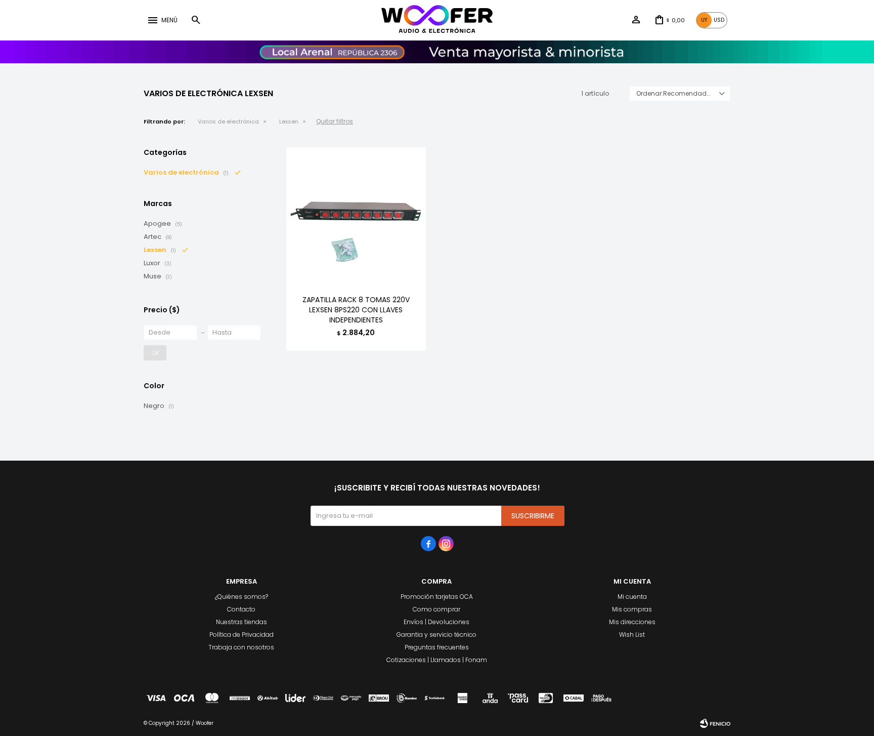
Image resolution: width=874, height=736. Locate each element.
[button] (195, 20)
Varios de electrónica (228, 121)
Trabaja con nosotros (241, 647)
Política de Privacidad (241, 634)
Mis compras (632, 609)
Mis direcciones (632, 622)
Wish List (632, 634)
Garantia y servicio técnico (436, 634)
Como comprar (436, 609)
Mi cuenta (632, 596)
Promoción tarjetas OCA (437, 596)
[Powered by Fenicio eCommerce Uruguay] (715, 723)
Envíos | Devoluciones (436, 622)
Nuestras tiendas (241, 622)
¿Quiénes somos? (241, 596)
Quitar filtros (334, 121)
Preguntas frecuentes (437, 647)
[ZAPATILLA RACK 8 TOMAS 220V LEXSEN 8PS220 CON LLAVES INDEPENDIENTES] (356, 217)
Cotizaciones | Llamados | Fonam (436, 660)
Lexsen (288, 121)
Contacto (241, 609)
